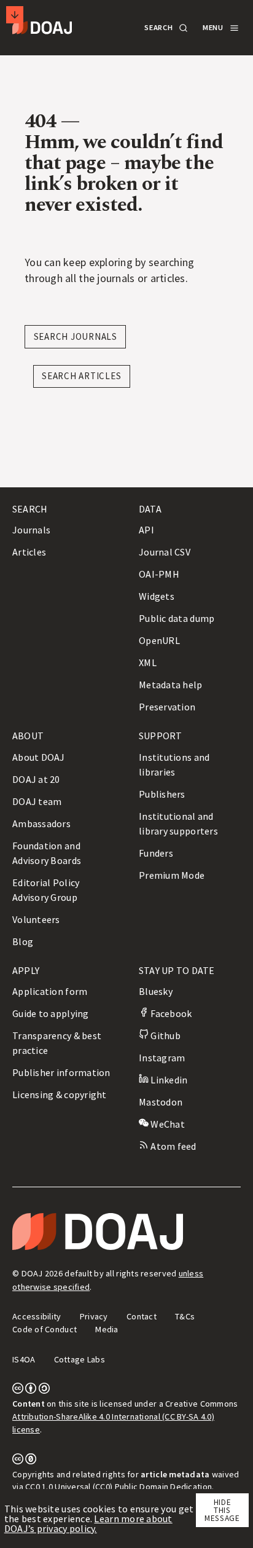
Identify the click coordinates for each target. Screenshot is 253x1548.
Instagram (162, 1057)
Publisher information (61, 1072)
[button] (165, 28)
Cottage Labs (79, 1359)
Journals (31, 530)
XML (148, 662)
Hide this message (222, 1510)
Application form (49, 991)
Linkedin (168, 1080)
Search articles (81, 376)
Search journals (75, 336)
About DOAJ (38, 757)
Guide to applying (50, 1013)
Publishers (162, 794)
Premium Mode (171, 875)
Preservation (167, 707)
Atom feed (173, 1146)
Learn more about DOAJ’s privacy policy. (88, 1523)
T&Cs (185, 1316)
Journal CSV (164, 552)
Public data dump (176, 618)
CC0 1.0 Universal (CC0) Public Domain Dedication (118, 1486)
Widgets (156, 596)
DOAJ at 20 (36, 779)
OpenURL (159, 640)
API (146, 530)
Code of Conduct (44, 1329)
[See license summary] (31, 1390)
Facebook (170, 1013)
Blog (22, 941)
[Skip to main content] (14, 14)
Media (106, 1329)
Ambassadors (41, 823)
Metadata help (171, 684)
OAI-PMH (159, 574)
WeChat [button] (167, 1124)
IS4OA (23, 1359)
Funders (156, 853)
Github (165, 1035)
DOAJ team (36, 801)
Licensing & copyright (59, 1094)
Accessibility (36, 1316)
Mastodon (160, 1102)
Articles (29, 552)
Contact (141, 1316)
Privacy (94, 1316)
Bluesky (156, 991)
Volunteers (36, 919)
